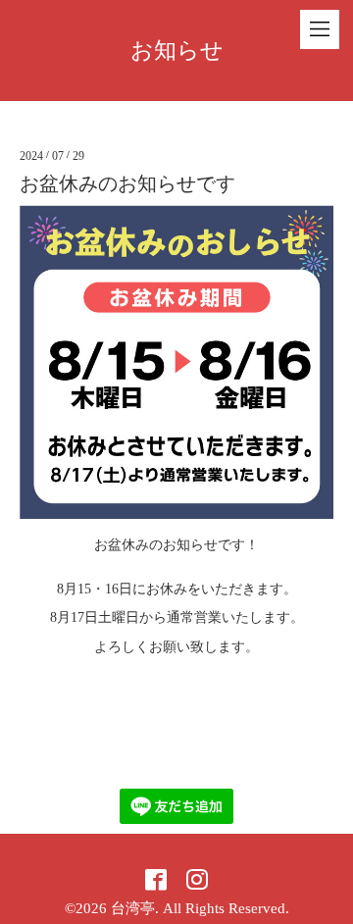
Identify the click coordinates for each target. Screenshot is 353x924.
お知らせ (177, 50)
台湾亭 (133, 908)
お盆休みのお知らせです (127, 183)
